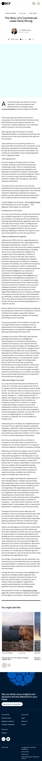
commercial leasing (9, 109)
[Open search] (34, 3)
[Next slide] (9, 665)
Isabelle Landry (34, 202)
